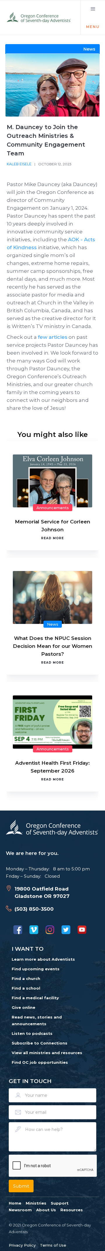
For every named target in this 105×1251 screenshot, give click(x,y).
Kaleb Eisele (19, 164)
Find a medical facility (35, 997)
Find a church (26, 978)
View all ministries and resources (47, 1052)
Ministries (36, 1203)
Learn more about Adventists (43, 959)
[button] (92, 17)
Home (15, 1203)
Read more (52, 538)
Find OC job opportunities (40, 1062)
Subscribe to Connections (39, 1043)
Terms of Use (53, 1245)
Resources (71, 1209)
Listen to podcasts (32, 1033)
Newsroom (20, 1209)
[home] (39, 17)
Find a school (26, 988)
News (52, 624)
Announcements (52, 507)
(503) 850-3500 (34, 909)
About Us (46, 1209)
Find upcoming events (36, 969)
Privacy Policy (22, 1245)
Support (60, 1203)
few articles (52, 337)
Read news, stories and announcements (37, 1020)
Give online (23, 1007)
